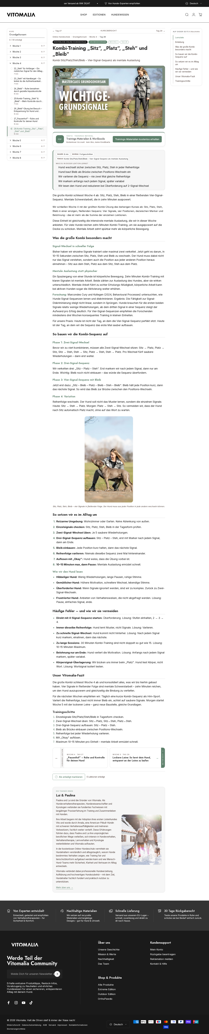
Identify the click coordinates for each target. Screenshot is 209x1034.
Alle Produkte (106, 984)
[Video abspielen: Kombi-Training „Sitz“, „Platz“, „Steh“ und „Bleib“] (109, 97)
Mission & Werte (107, 954)
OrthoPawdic (105, 998)
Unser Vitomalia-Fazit (185, 76)
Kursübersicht (109, 31)
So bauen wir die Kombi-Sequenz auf (186, 55)
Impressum (62, 1025)
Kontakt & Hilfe (158, 963)
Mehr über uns (64, 887)
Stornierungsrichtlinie (16, 1029)
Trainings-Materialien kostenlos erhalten (137, 139)
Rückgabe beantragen (163, 954)
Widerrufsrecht (13, 1025)
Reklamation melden (161, 959)
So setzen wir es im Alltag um (187, 62)
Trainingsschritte (182, 81)
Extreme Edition (107, 989)
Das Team (103, 963)
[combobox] (193, 3)
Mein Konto (156, 949)
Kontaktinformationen (78, 1025)
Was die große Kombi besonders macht (185, 48)
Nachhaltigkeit (106, 959)
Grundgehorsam (80, 37)
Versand (52, 1025)
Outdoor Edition (106, 994)
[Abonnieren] (57, 974)
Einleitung (179, 42)
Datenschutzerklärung (31, 1025)
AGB (45, 1025)
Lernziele (179, 37)
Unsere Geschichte (109, 949)
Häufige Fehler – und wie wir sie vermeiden (186, 70)
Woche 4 (93, 37)
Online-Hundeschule (61, 37)
